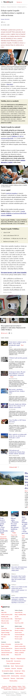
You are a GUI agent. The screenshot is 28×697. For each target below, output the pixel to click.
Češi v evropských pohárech (13, 663)
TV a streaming (12, 409)
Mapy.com (13, 658)
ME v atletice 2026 (5, 634)
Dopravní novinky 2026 (20, 648)
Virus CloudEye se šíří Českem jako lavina (17, 421)
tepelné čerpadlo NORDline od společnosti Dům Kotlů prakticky (13, 213)
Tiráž (23, 686)
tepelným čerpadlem (11, 193)
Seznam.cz (19, 2)
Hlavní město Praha (13, 378)
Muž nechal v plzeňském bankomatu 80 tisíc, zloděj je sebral (17, 391)
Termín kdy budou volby (6, 618)
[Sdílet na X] (11, 333)
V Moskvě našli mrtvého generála (18, 358)
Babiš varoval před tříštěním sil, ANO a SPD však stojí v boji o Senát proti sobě (25, 525)
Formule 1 (3, 636)
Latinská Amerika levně (6, 652)
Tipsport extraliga (5, 632)
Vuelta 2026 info (18, 612)
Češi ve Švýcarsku (5, 650)
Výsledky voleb (4, 616)
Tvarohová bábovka (19, 634)
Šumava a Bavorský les (6, 648)
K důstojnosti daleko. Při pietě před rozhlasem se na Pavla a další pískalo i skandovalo (17, 373)
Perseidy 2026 (9, 661)
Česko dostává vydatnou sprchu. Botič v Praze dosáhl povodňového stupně (17, 343)
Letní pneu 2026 (19, 644)
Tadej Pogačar (18, 618)
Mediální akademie (5, 687)
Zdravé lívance (18, 632)
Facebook (4, 686)
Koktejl (10, 439)
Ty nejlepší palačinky (20, 628)
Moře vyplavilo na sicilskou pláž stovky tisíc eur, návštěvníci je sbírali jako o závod (18, 435)
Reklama (14, 686)
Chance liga (4, 628)
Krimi (10, 394)
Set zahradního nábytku (7, 671)
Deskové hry (6, 678)
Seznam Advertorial (5, 19)
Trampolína (7, 668)
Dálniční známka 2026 (20, 646)
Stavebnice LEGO (5, 675)
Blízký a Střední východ (14, 455)
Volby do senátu (5, 620)
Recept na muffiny (19, 630)
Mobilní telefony (19, 673)
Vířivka (23, 671)
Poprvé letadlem (5, 646)
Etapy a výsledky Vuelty (20, 614)
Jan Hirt (16, 616)
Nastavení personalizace (18, 689)
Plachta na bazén (19, 666)
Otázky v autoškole (19, 652)
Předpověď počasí (21, 658)
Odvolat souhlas (7, 689)
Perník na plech (18, 638)
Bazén (12, 666)
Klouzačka (19, 668)
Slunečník (13, 668)
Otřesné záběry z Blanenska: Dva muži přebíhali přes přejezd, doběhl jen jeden (15, 524)
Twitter (9, 686)
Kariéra (19, 686)
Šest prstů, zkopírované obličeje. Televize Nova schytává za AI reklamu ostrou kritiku (17, 405)
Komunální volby (5, 623)
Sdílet (4, 22)
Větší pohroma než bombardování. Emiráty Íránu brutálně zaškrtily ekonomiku (17, 451)
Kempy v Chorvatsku (6, 644)
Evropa (10, 359)
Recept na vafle (18, 636)
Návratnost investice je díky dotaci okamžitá (13, 272)
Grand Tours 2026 (19, 623)
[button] (14, 57)
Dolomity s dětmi (5, 654)
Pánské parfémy (13, 680)
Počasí (10, 347)
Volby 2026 (3, 612)
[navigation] (2, 2)
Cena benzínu (17, 661)
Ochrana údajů (22, 687)
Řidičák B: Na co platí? (20, 650)
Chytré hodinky (19, 678)
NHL (2, 638)
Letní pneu (22, 675)
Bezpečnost (11, 423)
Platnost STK (18, 654)
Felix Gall (17, 620)
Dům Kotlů (10, 84)
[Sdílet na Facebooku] (9, 333)
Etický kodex (14, 687)
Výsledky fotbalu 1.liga (6, 630)
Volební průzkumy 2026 (6, 614)
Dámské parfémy (15, 675)
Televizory (12, 678)
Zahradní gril (17, 671)
